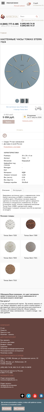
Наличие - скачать (7, 334)
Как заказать (5, 340)
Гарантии (3, 346)
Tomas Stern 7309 (30, 235)
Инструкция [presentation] (17, 190)
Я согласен (7, 408)
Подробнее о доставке (12, 147)
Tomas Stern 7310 (10, 280)
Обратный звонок (12, 3)
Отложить (20, 130)
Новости (3, 330)
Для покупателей (8, 337)
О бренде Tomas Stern (21, 109)
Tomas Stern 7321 (30, 258)
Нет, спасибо (19, 408)
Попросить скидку (27, 120)
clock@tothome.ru (6, 387)
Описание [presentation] (6, 190)
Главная (3, 33)
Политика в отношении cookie (11, 404)
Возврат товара (6, 344)
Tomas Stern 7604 (10, 258)
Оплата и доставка (7, 342)
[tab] (5, 190)
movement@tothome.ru (8, 380)
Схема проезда (6, 364)
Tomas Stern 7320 (10, 235)
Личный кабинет (19, 6)
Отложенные (38, 5)
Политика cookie (6, 353)
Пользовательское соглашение (11, 351)
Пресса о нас (5, 332)
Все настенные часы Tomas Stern (17, 107)
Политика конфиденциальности (12, 348)
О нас (2, 328)
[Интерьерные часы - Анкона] (9, 18)
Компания (4, 325)
